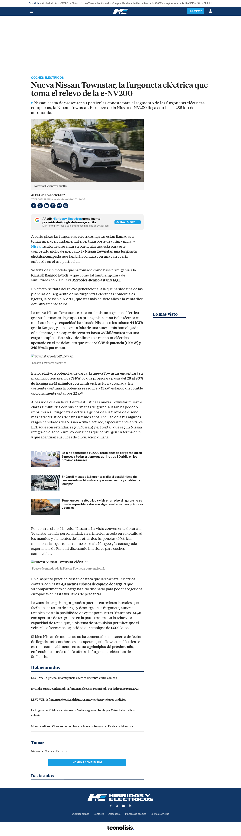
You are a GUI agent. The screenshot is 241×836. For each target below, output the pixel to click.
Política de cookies (135, 813)
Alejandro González (48, 195)
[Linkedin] (46, 205)
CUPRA (64, 3)
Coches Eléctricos (47, 77)
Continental (103, 3)
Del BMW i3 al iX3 (191, 3)
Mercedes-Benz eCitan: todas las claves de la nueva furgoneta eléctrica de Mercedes (82, 726)
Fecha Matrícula (160, 813)
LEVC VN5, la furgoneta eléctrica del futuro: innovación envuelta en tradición (78, 699)
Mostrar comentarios (87, 762)
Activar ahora (125, 222)
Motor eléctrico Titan (83, 3)
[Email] (65, 205)
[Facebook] (33, 205)
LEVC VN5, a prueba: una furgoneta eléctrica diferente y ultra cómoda (74, 678)
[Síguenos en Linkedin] (123, 805)
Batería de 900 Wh (153, 3)
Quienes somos (80, 813)
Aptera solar (172, 3)
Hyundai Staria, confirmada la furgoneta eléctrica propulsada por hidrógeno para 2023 (85, 688)
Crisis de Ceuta (49, 3)
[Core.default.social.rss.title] (130, 805)
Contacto (99, 813)
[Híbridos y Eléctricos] (120, 797)
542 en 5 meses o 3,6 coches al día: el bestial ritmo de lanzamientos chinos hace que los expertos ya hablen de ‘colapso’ (101, 480)
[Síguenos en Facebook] (111, 805)
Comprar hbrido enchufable (126, 3)
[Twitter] (40, 205)
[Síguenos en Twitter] (117, 805)
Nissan (36, 246)
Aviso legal (114, 813)
